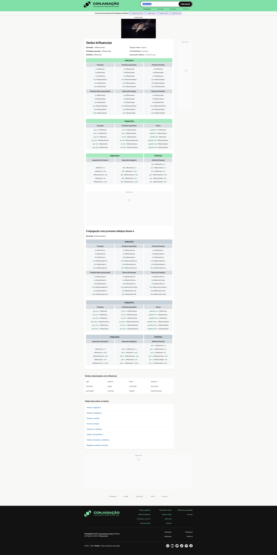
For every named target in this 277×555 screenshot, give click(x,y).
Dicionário (160, 9)
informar (165, 496)
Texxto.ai (190, 536)
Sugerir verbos (167, 514)
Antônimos (186, 9)
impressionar (156, 391)
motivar (111, 391)
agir (87, 381)
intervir (110, 381)
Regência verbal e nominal (97, 445)
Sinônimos (173, 9)
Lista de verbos (145, 523)
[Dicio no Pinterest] (186, 545)
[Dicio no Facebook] (191, 545)
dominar (89, 386)
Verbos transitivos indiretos (98, 440)
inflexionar (113, 496)
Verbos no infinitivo (94, 429)
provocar (154, 386)
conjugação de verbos (105, 534)
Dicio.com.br (104, 536)
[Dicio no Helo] (177, 545)
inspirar (154, 381)
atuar (110, 386)
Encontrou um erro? (143, 519)
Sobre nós (168, 519)
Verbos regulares (94, 407)
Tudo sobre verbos (165, 510)
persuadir (90, 391)
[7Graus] (97, 546)
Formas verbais (93, 424)
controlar (133, 386)
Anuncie (190, 514)
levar (131, 381)
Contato (169, 523)
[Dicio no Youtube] (172, 545)
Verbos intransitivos (95, 434)
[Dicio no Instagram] (167, 545)
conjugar (185, 4)
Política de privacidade (185, 510)
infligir (126, 496)
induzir (132, 391)
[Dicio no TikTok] (181, 545)
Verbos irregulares (94, 413)
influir (153, 496)
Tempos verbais (93, 418)
